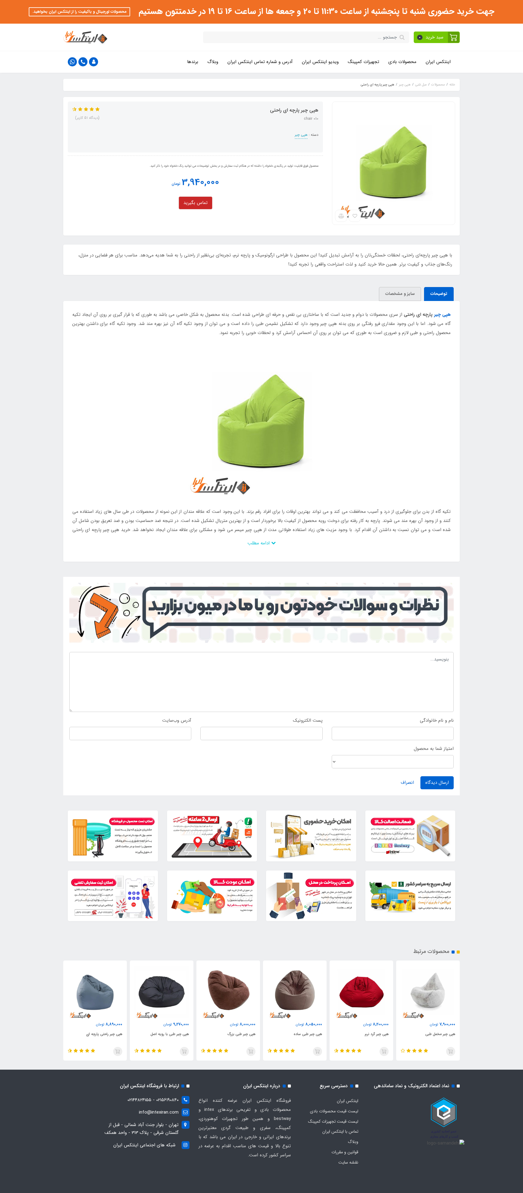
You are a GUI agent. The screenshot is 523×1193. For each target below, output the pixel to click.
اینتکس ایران (438, 61)
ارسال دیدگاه (437, 782)
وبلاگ (212, 61)
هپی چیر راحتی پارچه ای (104, 1034)
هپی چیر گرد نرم (377, 1034)
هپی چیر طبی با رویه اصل (169, 1034)
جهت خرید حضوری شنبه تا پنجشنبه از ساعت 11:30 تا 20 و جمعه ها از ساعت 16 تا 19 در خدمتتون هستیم (315, 11)
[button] (437, 37)
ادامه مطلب (259, 543)
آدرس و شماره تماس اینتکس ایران (260, 61)
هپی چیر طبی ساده (308, 1034)
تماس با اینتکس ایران (340, 1131)
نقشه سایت (348, 1162)
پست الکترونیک (308, 720)
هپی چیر (301, 135)
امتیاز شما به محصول (434, 748)
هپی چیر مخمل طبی (440, 1034)
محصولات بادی (402, 61)
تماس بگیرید (195, 202)
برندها (192, 61)
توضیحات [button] (438, 293)
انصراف (407, 782)
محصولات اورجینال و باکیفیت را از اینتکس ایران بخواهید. (79, 11)
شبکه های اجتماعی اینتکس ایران (144, 1145)
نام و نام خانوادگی (437, 720)
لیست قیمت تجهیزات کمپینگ (333, 1121)
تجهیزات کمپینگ (363, 61)
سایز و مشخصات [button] (400, 293)
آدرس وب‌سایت (176, 720)
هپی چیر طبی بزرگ (241, 1034)
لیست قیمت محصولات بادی (334, 1111)
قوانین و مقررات (344, 1152)
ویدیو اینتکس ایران (320, 61)
